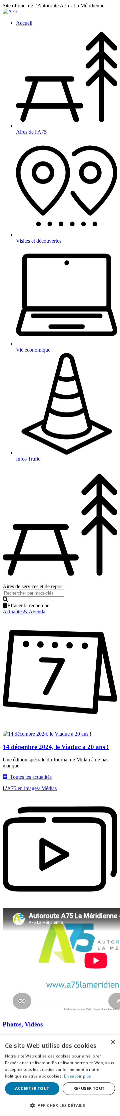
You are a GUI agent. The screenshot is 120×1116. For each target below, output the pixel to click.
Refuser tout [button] (89, 1088)
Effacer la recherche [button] (28, 605)
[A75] (10, 11)
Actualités (24, 611)
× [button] (112, 1042)
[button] (60, 600)
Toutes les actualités (29, 777)
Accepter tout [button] (32, 1088)
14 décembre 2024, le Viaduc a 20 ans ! (56, 746)
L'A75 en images (30, 788)
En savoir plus (77, 1076)
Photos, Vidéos (23, 1024)
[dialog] (60, 1075)
